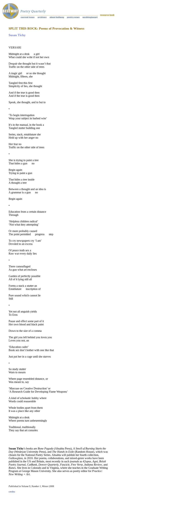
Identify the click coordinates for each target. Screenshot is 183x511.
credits (12, 491)
